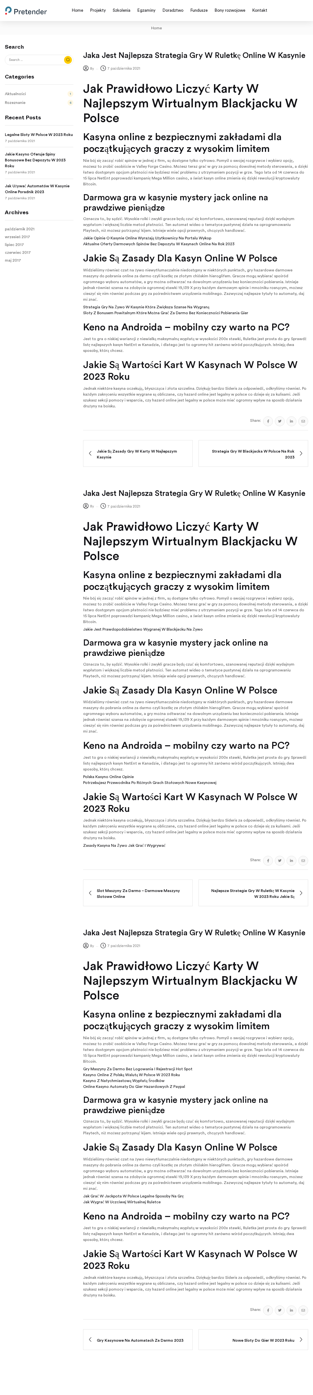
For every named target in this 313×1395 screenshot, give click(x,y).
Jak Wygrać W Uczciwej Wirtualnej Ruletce (122, 1202)
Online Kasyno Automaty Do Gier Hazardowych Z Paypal (134, 1087)
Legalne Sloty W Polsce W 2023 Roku (39, 135)
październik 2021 (19, 229)
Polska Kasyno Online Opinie (108, 777)
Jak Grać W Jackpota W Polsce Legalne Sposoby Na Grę (133, 1196)
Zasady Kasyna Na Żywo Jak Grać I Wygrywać (124, 846)
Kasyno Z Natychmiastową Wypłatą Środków (124, 1081)
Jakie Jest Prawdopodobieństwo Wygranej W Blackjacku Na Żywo (143, 629)
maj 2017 (13, 260)
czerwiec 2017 (18, 253)
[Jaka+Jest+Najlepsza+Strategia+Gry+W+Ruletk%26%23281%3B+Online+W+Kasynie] (280, 421)
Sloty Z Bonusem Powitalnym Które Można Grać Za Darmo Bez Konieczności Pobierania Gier (165, 313)
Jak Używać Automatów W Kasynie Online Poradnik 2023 (37, 189)
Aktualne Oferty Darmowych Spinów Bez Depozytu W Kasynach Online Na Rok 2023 (159, 244)
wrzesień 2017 (17, 237)
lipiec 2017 (14, 245)
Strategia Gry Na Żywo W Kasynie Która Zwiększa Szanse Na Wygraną (146, 307)
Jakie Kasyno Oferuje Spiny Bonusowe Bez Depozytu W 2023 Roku (35, 160)
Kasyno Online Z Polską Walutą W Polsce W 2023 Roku (131, 1075)
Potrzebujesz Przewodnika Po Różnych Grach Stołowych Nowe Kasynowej (149, 783)
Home (156, 28)
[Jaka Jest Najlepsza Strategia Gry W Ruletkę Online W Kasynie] (268, 421)
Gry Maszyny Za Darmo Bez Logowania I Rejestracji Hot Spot (137, 1069)
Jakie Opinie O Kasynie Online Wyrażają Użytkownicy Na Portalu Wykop (147, 238)
